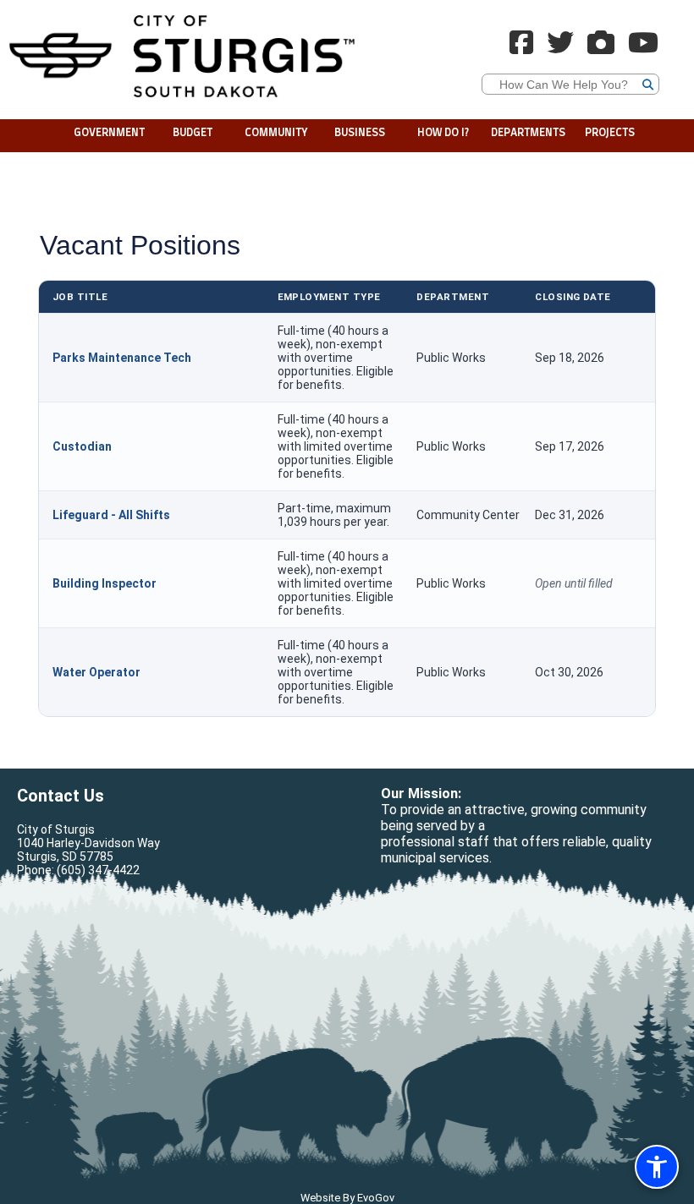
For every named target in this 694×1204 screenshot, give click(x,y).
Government (109, 133)
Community (276, 133)
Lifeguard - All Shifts (111, 515)
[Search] (689, 34)
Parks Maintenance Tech (121, 357)
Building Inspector (104, 583)
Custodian (82, 446)
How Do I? (443, 133)
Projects (610, 133)
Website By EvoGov (347, 1197)
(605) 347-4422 (98, 870)
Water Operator (96, 672)
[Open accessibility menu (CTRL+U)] (657, 1167)
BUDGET (192, 133)
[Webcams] (600, 48)
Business (359, 133)
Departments (528, 133)
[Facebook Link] (521, 48)
